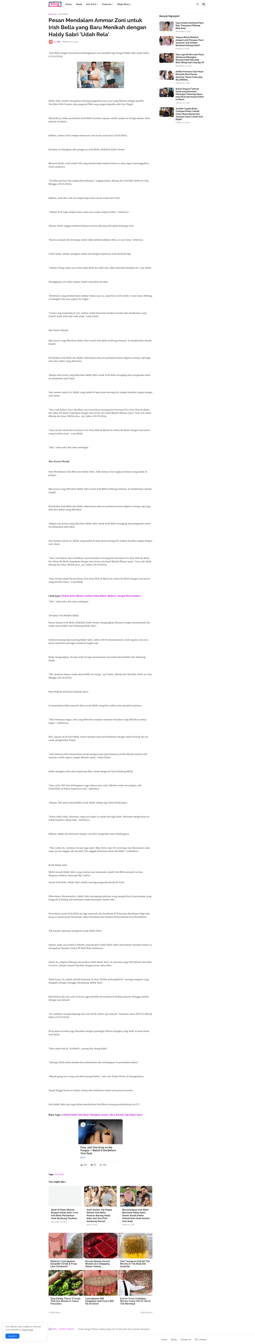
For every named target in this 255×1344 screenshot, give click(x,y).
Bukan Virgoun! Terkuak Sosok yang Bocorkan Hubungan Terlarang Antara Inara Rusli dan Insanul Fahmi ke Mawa (190, 94)
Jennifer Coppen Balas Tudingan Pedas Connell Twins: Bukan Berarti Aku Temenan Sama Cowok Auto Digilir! (189, 114)
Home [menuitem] (69, 4)
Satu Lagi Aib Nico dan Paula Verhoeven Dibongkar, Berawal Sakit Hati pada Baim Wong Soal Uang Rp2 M (190, 58)
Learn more (27, 1330)
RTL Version (200, 1339)
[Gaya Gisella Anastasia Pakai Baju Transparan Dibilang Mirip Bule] (166, 26)
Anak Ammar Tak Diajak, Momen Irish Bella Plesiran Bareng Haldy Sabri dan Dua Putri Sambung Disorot (99, 1215)
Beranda (53, 14)
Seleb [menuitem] (79, 4)
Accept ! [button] (12, 1336)
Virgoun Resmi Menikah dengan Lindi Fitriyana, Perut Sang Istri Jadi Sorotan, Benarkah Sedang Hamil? (189, 41)
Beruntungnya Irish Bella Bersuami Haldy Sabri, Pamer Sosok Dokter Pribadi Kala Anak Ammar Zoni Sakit (136, 1215)
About (174, 1339)
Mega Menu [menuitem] (123, 4)
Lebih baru (55, 1312)
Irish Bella (63, 14)
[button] (197, 4)
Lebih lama (145, 1312)
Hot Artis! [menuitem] (91, 4)
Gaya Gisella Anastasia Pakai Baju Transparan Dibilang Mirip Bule (189, 25)
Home (164, 1339)
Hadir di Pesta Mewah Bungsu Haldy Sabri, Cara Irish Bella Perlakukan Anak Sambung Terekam (64, 1214)
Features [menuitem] (106, 4)
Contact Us (185, 1339)
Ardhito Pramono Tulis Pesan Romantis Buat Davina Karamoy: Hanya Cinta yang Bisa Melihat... (189, 75)
